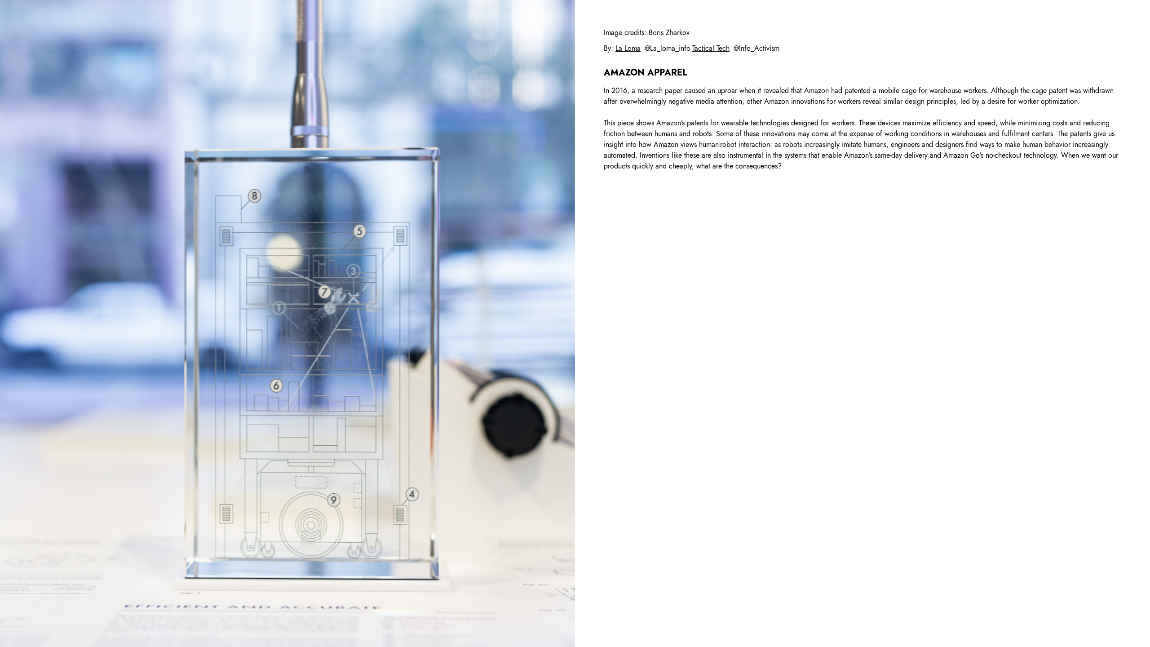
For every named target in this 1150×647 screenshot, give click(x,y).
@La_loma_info (667, 48)
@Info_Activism (756, 48)
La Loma (628, 48)
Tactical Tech (711, 48)
